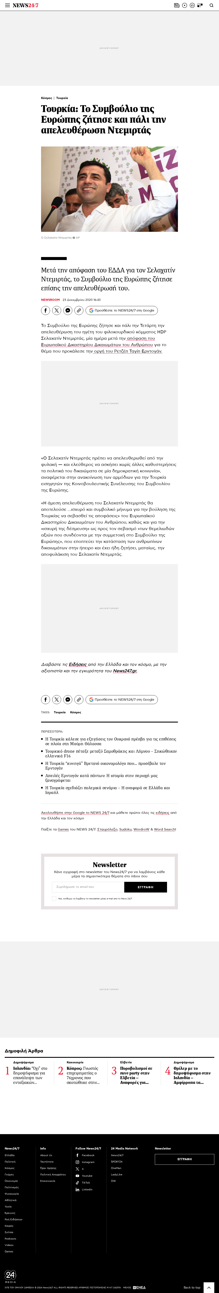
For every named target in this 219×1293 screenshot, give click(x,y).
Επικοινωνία (47, 1181)
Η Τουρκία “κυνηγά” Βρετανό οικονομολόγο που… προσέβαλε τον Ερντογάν (105, 766)
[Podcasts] (192, 5)
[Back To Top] (209, 1287)
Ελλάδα (10, 1155)
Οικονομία (11, 1181)
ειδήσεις (162, 812)
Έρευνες (10, 1213)
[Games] (200, 5)
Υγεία (8, 1206)
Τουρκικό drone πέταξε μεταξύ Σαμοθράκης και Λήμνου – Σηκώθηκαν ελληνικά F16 (111, 753)
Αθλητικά (10, 1200)
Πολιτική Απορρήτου (53, 1174)
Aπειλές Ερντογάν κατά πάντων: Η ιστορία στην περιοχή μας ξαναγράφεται (101, 778)
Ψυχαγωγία (12, 1194)
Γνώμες (9, 1174)
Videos (9, 1245)
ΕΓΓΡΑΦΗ (185, 1159)
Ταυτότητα (46, 1161)
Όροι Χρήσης (48, 1168)
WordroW (141, 829)
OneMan (116, 1168)
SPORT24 (116, 1161)
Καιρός (9, 1226)
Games (63, 829)
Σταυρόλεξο (107, 829)
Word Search (164, 829)
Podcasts (10, 1238)
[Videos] (184, 5)
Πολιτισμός (12, 1187)
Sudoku (125, 829)
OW (113, 1181)
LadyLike (116, 1174)
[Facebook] (45, 310)
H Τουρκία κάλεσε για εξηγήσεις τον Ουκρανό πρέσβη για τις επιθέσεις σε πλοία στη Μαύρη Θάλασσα (110, 741)
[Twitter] (56, 310)
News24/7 (117, 1155)
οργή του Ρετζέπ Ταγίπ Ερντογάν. (127, 351)
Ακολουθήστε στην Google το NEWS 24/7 (75, 812)
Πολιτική (10, 1161)
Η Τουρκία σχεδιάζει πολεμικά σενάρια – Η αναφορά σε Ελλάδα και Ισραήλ (107, 790)
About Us (46, 1155)
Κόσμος (47, 98)
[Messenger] (67, 310)
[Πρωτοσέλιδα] (177, 5)
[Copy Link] (78, 310)
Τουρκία (62, 98)
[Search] (211, 5)
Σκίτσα (9, 1232)
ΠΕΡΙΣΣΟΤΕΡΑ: (52, 731)
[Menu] (7, 5)
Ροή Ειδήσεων (13, 1219)
